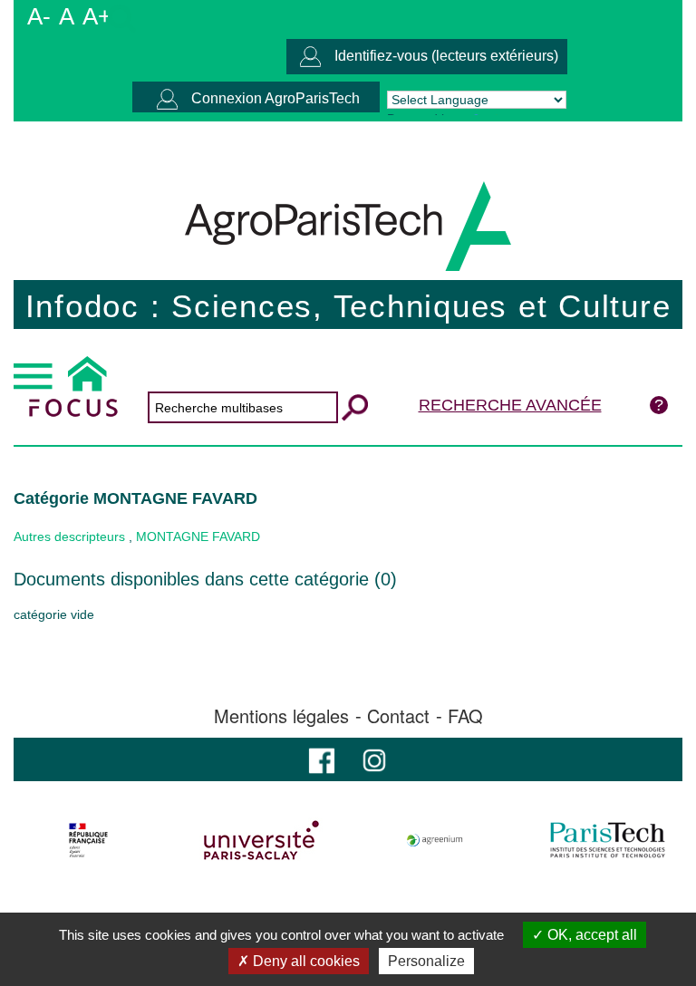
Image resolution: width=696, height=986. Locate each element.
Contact (398, 716)
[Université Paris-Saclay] (262, 840)
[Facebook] (321, 759)
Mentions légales (281, 716)
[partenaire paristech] (607, 840)
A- (39, 16)
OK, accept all (590, 934)
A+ (96, 16)
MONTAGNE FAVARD (198, 536)
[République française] (89, 840)
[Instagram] (374, 759)
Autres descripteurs (69, 536)
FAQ (465, 716)
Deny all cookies (304, 961)
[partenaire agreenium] (435, 840)
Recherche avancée (510, 405)
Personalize (426, 961)
